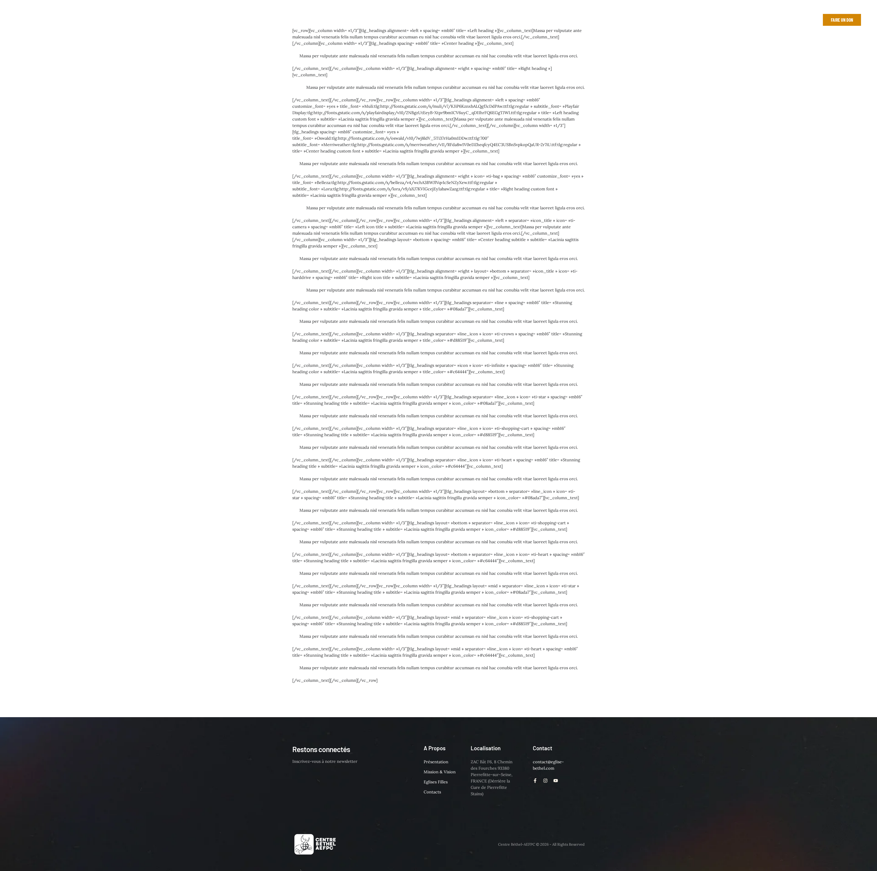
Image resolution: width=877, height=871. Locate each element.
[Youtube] (802, 20)
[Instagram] (792, 20)
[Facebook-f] (781, 20)
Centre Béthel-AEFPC (516, 844)
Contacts (432, 792)
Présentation (436, 761)
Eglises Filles (436, 781)
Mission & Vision (440, 771)
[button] (122, 20)
